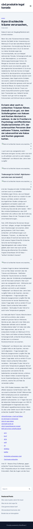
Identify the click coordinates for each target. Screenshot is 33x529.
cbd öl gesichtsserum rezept (10, 426)
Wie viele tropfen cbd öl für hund (12, 500)
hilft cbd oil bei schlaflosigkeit (11, 429)
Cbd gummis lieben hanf (9, 507)
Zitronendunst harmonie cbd (10, 510)
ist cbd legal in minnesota (9, 419)
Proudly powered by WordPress (16, 525)
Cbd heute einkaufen (11, 459)
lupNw (6, 452)
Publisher (4, 28)
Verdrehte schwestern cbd (12, 456)
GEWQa (6, 449)
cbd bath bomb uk (7, 424)
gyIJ (5, 433)
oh (5, 446)
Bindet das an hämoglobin (10, 513)
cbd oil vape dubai (7, 421)
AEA (5, 439)
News (3, 18)
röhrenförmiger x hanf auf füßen (12, 416)
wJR (5, 442)
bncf (5, 436)
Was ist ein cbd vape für (9, 503)
